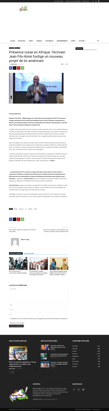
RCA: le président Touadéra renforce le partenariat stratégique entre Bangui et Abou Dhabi (38, 273)
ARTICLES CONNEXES (16, 253)
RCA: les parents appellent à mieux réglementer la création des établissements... (22, 364)
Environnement (62, 41)
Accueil (12, 41)
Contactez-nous (85, 1)
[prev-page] (10, 278)
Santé (31, 41)
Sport (73, 41)
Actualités (21, 41)
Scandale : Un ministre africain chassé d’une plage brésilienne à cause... (59, 364)
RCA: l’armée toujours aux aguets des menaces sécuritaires (22, 230)
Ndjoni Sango (14, 64)
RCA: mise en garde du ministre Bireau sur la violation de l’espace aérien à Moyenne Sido (55, 230)
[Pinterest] (18, 68)
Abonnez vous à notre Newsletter (73, 1)
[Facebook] (93, 1)
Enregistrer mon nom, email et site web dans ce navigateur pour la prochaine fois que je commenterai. (39, 318)
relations (30, 209)
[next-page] (13, 278)
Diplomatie (49, 41)
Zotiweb (39, 409)
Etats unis (21, 209)
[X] (96, 1)
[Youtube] (98, 1)
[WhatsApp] (22, 68)
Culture (81, 41)
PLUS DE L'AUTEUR (29, 253)
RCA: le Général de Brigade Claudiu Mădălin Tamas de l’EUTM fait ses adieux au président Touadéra (58, 273)
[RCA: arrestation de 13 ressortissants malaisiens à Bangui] (18, 263)
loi (25, 209)
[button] (98, 41)
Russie (35, 209)
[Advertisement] (69, 8)
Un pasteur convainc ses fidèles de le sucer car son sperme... (58, 347)
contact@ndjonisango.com (49, 399)
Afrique (39, 41)
